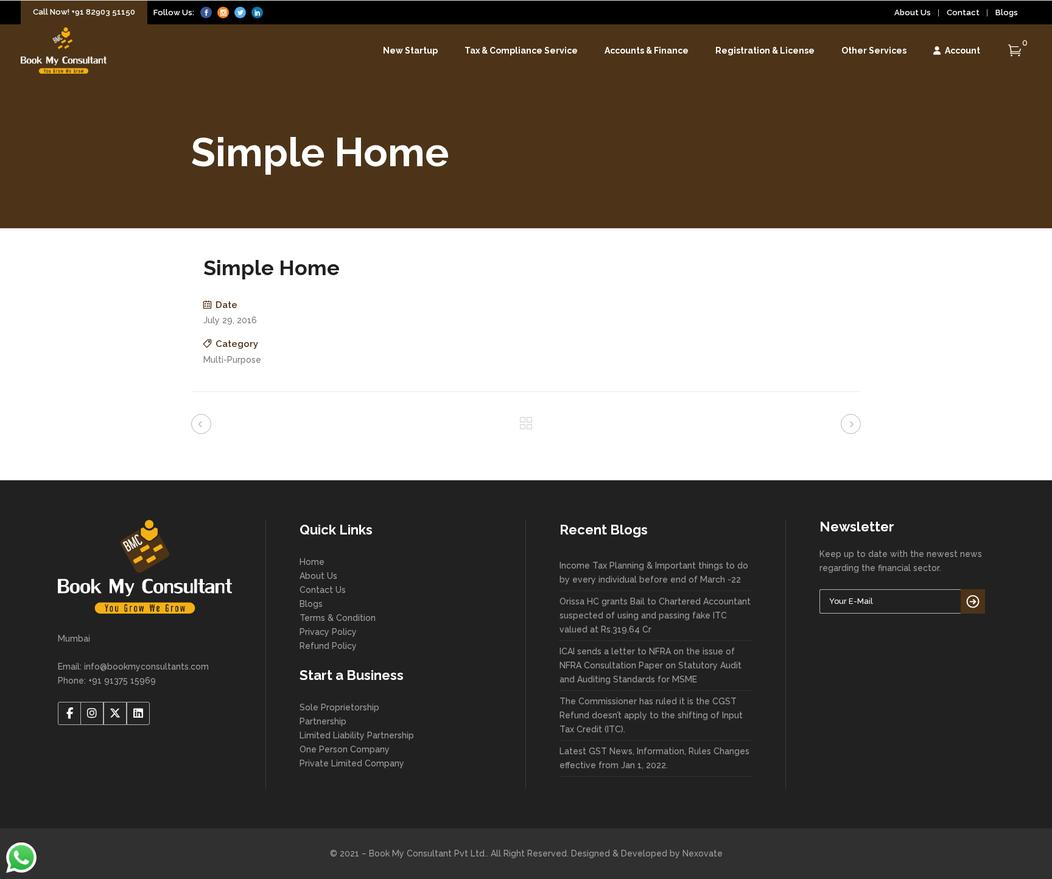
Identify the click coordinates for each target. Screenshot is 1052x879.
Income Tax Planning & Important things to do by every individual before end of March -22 (653, 572)
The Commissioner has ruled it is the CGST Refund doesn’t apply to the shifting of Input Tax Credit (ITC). (651, 715)
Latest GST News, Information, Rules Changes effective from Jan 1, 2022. (654, 758)
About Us (912, 12)
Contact (963, 12)
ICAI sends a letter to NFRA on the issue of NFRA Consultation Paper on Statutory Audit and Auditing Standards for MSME (650, 665)
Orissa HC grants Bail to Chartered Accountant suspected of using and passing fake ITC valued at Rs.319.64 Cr (655, 615)
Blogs (1006, 12)
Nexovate (702, 853)
